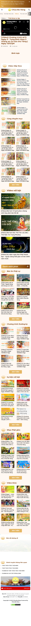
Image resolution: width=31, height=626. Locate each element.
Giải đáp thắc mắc (9, 13)
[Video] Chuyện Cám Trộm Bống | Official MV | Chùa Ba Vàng (7, 457)
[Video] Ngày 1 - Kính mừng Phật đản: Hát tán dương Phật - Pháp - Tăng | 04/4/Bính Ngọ (7, 496)
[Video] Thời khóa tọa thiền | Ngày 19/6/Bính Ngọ (6, 351)
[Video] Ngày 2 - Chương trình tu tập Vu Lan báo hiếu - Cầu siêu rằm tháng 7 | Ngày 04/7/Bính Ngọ (23, 82)
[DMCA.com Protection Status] (15, 604)
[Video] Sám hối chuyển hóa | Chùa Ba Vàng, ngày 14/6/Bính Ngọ (7, 365)
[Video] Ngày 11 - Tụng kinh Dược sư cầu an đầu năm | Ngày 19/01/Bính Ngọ (22, 163)
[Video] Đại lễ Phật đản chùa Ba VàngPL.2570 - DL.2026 (7, 418)
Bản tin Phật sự (13, 271)
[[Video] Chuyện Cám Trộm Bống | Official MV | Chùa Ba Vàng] (7, 450)
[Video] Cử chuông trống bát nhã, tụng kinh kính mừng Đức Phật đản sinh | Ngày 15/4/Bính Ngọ (7, 404)
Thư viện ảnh (23, 13)
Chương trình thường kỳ (17, 324)
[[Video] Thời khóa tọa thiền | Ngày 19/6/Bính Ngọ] (7, 344)
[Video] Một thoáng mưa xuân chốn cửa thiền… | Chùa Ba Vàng (23, 284)
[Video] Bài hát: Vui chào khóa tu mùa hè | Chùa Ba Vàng (7, 471)
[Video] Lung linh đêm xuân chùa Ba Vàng (22, 298)
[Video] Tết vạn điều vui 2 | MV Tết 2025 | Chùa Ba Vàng (23, 443)
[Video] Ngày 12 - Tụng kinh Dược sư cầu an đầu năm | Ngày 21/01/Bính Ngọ (7, 163)
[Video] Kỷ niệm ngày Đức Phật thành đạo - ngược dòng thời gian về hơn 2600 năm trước (15, 256)
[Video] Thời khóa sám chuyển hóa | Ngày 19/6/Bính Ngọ (23, 337)
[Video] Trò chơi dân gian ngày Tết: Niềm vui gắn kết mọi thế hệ (7, 298)
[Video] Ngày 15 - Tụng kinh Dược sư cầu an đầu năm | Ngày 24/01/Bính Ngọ (22, 133)
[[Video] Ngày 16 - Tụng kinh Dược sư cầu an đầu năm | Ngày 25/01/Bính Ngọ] (8, 125)
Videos (17, 13)
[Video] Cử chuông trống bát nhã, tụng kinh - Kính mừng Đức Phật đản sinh (23, 418)
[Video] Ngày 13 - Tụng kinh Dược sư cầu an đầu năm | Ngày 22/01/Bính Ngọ (22, 148)
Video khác (12, 483)
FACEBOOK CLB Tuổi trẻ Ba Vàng (11, 573)
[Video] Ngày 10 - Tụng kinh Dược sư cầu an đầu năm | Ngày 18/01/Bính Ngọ (7, 179)
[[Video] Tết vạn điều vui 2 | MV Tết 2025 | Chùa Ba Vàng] (23, 436)
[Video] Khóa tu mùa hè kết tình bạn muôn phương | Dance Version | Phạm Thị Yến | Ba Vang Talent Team (23, 471)
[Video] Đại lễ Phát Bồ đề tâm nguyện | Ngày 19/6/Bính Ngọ (7, 390)
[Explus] (15, 57)
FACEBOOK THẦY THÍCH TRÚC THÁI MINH (13, 570)
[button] (27, 266)
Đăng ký (27, 588)
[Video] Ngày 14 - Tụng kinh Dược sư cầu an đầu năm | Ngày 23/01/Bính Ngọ (7, 148)
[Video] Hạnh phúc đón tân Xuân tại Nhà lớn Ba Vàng (7, 312)
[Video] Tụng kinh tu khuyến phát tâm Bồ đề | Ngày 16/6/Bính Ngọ (23, 101)
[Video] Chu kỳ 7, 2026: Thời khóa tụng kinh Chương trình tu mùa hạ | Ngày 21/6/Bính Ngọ (23, 91)
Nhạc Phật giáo (13, 430)
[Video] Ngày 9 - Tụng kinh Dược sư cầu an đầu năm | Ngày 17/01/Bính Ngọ (22, 179)
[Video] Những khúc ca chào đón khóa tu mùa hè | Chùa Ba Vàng (23, 457)
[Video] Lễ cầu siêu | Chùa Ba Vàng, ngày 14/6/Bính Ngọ (23, 365)
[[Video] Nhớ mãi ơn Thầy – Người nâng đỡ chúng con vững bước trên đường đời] (7, 277)
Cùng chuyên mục (15, 119)
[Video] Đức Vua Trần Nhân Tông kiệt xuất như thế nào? (23, 524)
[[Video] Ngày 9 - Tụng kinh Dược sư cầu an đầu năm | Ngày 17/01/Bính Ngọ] (23, 171)
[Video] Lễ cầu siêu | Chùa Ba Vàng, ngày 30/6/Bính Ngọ (7, 337)
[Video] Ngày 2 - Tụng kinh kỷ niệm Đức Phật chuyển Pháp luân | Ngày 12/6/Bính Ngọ (22, 110)
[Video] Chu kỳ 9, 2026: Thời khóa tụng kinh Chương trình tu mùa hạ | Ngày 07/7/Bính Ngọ (12, 4)
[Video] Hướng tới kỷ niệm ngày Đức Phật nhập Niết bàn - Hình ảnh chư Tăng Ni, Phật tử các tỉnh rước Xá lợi (7, 524)
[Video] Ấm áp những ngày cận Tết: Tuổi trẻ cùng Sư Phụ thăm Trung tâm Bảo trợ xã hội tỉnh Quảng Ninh (23, 312)
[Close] (29, 1)
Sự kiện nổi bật (13, 377)
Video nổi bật (14, 190)
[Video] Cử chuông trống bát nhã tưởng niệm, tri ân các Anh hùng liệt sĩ (23, 390)
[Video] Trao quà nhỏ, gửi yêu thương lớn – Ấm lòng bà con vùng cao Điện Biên (7, 510)
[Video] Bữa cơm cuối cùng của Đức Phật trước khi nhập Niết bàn (23, 496)
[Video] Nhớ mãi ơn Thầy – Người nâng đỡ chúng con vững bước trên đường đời (7, 284)
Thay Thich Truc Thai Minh (10, 568)
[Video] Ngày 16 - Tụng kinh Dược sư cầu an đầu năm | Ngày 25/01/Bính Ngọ (7, 133)
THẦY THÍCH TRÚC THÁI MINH (10, 565)
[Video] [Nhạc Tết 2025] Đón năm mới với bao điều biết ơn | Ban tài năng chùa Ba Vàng (7, 443)
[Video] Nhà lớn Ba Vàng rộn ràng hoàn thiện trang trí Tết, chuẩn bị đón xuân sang (23, 510)
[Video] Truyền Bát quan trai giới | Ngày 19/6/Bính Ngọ (23, 351)
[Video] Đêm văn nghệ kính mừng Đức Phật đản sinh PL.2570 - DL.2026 (22, 404)
